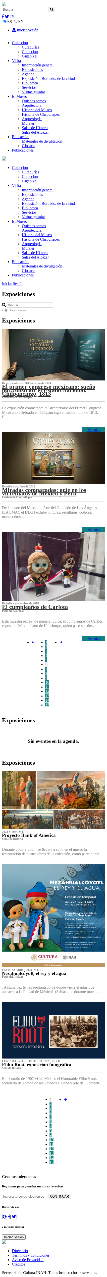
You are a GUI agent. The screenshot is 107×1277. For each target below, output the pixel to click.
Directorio (20, 1251)
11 (47, 687)
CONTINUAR (59, 1196)
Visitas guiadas (33, 92)
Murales (28, 123)
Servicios (29, 87)
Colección (20, 43)
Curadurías (30, 47)
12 (47, 691)
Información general (38, 65)
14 (47, 700)
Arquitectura (32, 105)
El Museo (19, 96)
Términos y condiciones (31, 1255)
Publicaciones (23, 150)
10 (47, 682)
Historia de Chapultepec (41, 114)
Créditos (18, 1264)
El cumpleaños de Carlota (35, 607)
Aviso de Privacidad (28, 1260)
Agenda (28, 74)
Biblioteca (30, 83)
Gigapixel (29, 56)
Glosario (28, 146)
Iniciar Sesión (27, 30)
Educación (20, 137)
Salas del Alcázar (35, 132)
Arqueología (32, 119)
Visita (16, 60)
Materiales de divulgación (42, 141)
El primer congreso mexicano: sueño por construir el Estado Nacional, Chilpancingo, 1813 (48, 390)
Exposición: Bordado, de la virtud (48, 78)
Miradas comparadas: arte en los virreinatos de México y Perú (44, 492)
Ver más (93, 429)
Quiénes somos (34, 101)
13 (47, 696)
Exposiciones (32, 69)
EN (21, 21)
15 (47, 705)
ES (9, 21)
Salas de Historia (35, 128)
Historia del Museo (37, 110)
